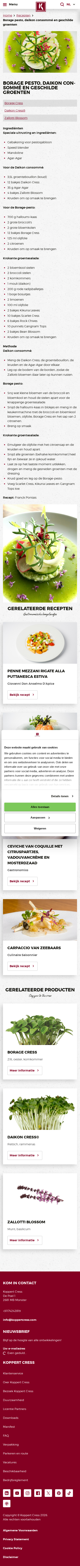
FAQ (6, 1435)
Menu (13, 4)
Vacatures (10, 1462)
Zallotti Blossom (16, 118)
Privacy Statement (16, 1539)
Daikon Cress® (14, 110)
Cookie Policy (12, 1548)
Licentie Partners (14, 1409)
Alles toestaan (40, 806)
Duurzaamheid (13, 1400)
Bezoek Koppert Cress (18, 1391)
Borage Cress (13, 103)
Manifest (9, 1426)
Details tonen (59, 796)
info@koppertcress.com (19, 1320)
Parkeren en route (15, 1453)
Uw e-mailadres (14, 1348)
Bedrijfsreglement (15, 1480)
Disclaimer (10, 1557)
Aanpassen (38, 817)
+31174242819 (12, 1311)
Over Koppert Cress (16, 1382)
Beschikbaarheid (14, 1471)
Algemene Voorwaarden (20, 1530)
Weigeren (40, 828)
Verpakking (11, 1444)
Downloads (10, 1418)
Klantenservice (13, 1373)
